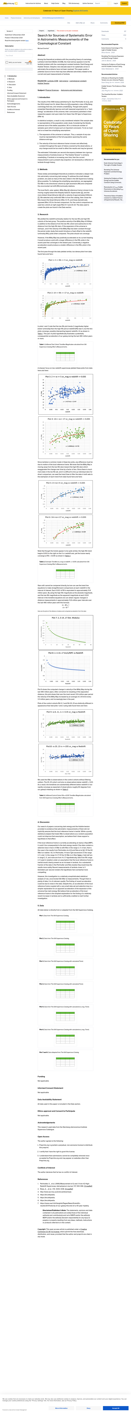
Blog (63, 3)
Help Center (55, 3)
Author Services (88, 3)
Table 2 (67, 556)
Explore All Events (80, 11)
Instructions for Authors (33, 3)
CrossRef (88, 1186)
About (46, 3)
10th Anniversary (74, 3)
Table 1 (40, 334)
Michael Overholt (43, 48)
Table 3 (65, 789)
